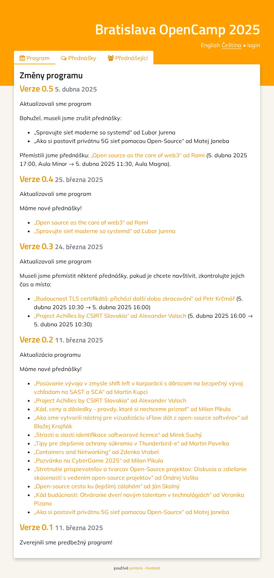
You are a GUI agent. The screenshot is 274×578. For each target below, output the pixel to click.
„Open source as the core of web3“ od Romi (148, 155)
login (253, 45)
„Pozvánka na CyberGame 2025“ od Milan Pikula (98, 460)
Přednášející (131, 57)
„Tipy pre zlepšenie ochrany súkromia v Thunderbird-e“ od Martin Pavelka (131, 443)
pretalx (136, 567)
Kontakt (153, 567)
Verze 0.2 (61, 339)
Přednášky (81, 57)
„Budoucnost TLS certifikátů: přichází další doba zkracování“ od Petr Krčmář (134, 298)
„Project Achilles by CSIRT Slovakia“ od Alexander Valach (110, 315)
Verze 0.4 (61, 178)
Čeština (232, 45)
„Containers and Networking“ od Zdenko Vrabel (96, 451)
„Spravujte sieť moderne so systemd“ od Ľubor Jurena (105, 230)
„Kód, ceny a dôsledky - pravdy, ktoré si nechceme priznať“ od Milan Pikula (132, 408)
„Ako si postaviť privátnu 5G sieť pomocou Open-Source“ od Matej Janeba (131, 511)
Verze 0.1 (61, 526)
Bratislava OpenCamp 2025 (177, 29)
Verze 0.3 (61, 245)
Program (37, 57)
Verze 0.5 (58, 88)
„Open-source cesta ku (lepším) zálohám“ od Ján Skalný (107, 486)
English (210, 45)
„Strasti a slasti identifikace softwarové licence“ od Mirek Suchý (118, 434)
